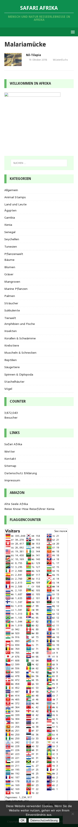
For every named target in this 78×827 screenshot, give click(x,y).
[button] (72, 32)
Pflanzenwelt (13, 253)
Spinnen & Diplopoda (18, 374)
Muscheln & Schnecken (20, 352)
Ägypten (10, 210)
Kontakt (10, 458)
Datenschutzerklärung (44, 820)
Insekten (10, 331)
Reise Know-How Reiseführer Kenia (29, 508)
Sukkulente (12, 310)
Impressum (12, 480)
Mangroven (12, 281)
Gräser (8, 274)
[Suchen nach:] (39, 163)
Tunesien (10, 246)
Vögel (8, 388)
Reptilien (10, 360)
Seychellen (11, 239)
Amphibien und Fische (19, 323)
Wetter (9, 451)
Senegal (9, 232)
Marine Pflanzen (16, 288)
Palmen (9, 295)
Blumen (9, 267)
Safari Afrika (13, 444)
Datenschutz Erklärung (20, 473)
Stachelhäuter (14, 381)
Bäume (9, 259)
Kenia (8, 224)
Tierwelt (10, 318)
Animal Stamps (15, 197)
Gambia (9, 217)
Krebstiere (11, 345)
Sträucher (11, 303)
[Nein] (72, 814)
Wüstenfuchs (60, 60)
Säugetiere (12, 367)
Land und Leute (15, 204)
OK (23, 820)
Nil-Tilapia (33, 55)
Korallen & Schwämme (20, 338)
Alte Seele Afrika (16, 503)
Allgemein (11, 190)
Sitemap (10, 465)
